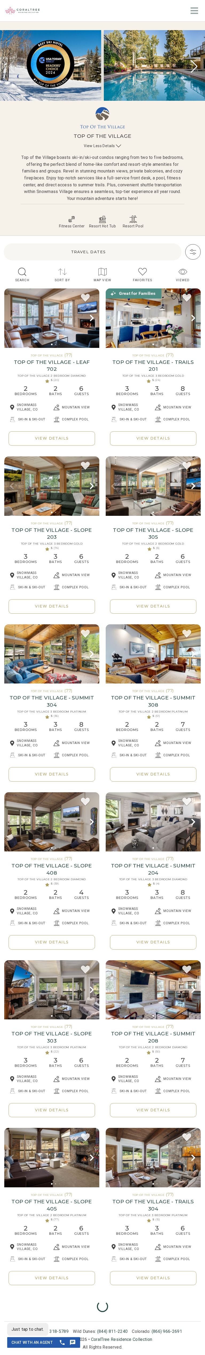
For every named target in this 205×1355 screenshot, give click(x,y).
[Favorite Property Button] (85, 298)
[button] (194, 66)
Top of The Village (47, 355)
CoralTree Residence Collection (121, 1339)
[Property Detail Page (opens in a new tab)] (51, 318)
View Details (52, 438)
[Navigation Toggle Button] (194, 10)
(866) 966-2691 (167, 1331)
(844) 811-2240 (112, 1331)
